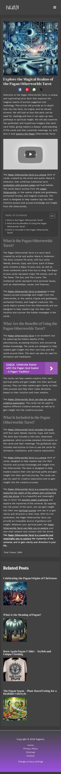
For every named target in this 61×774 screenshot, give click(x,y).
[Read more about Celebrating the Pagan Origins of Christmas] (15, 593)
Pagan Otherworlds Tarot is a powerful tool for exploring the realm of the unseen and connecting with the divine (30, 492)
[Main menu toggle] (55, 7)
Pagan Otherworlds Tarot (21, 335)
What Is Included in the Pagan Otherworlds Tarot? (27, 231)
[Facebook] (20, 89)
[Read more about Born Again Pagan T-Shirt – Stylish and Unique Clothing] (15, 669)
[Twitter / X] (41, 89)
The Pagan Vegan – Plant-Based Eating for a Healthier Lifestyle (30, 692)
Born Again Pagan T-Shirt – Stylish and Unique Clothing (27, 652)
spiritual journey (27, 510)
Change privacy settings (30, 761)
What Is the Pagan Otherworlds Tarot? (25, 220)
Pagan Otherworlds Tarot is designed (27, 291)
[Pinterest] (27, 89)
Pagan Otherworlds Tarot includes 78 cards (30, 429)
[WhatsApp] (34, 89)
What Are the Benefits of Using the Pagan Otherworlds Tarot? (27, 225)
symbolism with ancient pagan (19, 185)
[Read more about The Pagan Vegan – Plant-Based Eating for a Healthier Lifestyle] (15, 708)
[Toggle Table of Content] (50, 216)
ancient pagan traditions (35, 500)
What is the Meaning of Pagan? (22, 615)
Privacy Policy (30, 748)
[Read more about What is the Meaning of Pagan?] (15, 630)
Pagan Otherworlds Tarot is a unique (27, 174)
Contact (30, 755)
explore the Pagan (25, 133)
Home (31, 745)
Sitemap (30, 752)
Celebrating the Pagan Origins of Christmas (30, 578)
